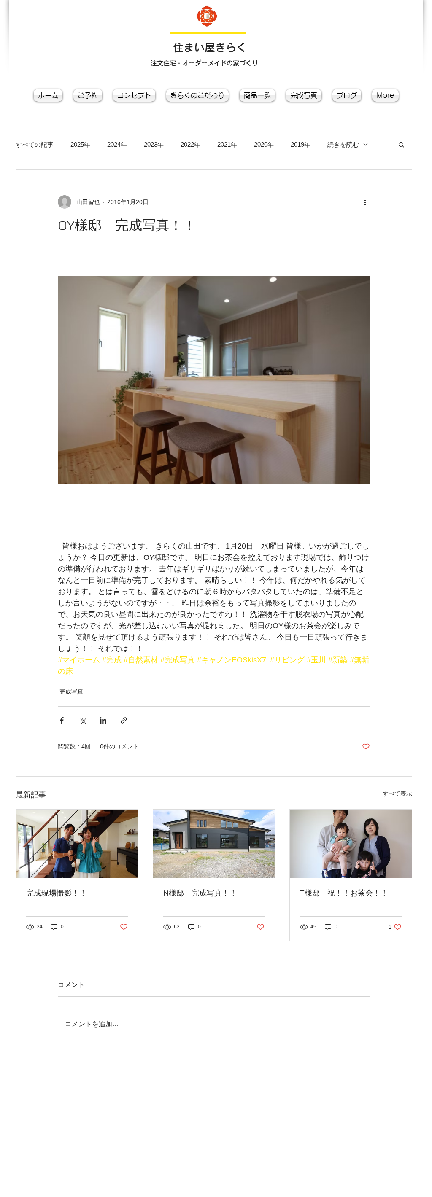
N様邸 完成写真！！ (200, 892)
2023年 (154, 144)
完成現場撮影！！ (56, 892)
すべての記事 (35, 144)
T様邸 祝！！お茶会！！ (344, 892)
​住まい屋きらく (210, 47)
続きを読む (343, 144)
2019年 (300, 144)
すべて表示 (397, 793)
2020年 (264, 144)
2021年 (227, 144)
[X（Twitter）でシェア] (82, 720)
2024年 (117, 144)
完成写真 (71, 691)
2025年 (80, 144)
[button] (401, 144)
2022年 (190, 144)
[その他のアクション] (365, 202)
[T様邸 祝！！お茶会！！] (351, 844)
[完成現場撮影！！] (77, 844)
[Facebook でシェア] (62, 720)
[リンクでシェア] (124, 720)
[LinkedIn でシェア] (103, 720)
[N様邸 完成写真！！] (214, 844)
